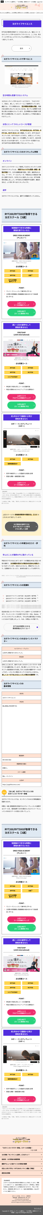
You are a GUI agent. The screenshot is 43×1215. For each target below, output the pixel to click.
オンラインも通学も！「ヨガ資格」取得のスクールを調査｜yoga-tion (23, 2)
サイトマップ (37, 1208)
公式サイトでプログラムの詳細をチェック (21, 397)
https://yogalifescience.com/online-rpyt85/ (31, 607)
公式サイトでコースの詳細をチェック (21, 304)
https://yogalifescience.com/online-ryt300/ (31, 606)
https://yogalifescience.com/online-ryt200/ (31, 605)
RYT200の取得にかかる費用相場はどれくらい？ (21, 627)
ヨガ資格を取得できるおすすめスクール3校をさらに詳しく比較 (21, 526)
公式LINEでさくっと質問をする (21, 312)
